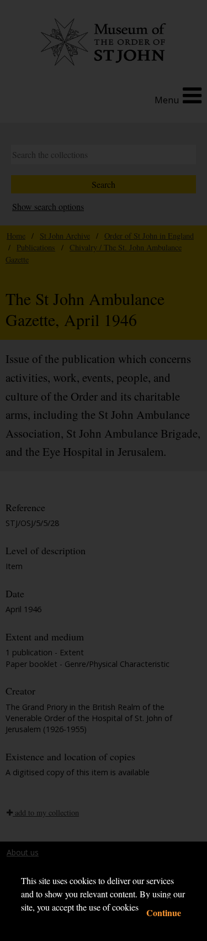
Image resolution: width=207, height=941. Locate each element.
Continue (163, 912)
